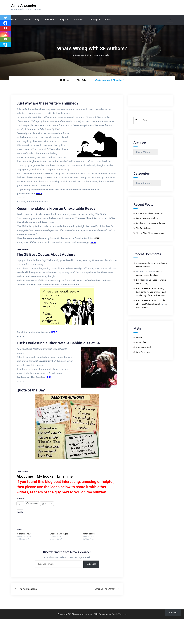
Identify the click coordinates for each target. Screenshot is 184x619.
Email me (65, 476)
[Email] (5, 39)
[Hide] (1, 50)
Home (14, 19)
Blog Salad (82, 80)
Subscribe (91, 564)
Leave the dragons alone (147, 218)
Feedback (49, 19)
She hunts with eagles (59, 534)
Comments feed (143, 347)
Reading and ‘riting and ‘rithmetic (150, 223)
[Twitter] (5, 17)
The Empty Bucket (144, 228)
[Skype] (5, 44)
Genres (107, 19)
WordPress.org (143, 352)
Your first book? (89, 534)
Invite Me (78, 19)
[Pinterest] (5, 28)
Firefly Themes (119, 614)
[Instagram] (5, 34)
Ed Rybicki (140, 280)
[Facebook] (5, 23)
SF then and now (24, 534)
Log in (139, 337)
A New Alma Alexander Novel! (149, 213)
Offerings (93, 19)
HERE (97, 238)
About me (25, 476)
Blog (37, 19)
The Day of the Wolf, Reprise (151, 295)
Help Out (64, 19)
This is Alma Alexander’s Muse (150, 233)
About (26, 19)
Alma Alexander (23, 5)
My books (45, 476)
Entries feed (141, 342)
